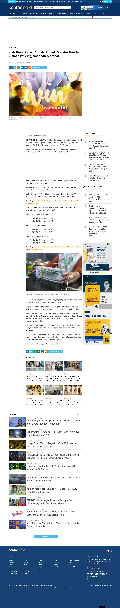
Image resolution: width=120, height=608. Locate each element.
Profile (15, 585)
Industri (43, 14)
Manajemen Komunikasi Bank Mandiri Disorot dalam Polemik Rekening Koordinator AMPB (99, 156)
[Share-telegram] (26, 67)
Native (70, 564)
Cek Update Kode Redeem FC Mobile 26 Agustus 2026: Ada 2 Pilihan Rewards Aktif (98, 209)
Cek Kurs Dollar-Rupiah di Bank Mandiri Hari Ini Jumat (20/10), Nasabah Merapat (72, 378)
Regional (25, 567)
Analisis (40, 560)
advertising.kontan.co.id (95, 579)
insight (15, 14)
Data (96, 14)
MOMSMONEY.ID (60, 1)
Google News (56, 344)
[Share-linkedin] (22, 67)
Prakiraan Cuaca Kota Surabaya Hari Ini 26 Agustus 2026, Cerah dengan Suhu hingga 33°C (98, 231)
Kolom (40, 564)
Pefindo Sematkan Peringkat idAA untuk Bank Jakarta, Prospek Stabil (98, 167)
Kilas (69, 562)
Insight (40, 567)
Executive (41, 562)
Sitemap (10, 585)
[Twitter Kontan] (108, 550)
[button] (69, 7)
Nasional (51, 14)
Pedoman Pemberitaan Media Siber (35, 585)
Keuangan (33, 14)
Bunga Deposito (57, 567)
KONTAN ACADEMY (27, 1)
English (25, 560)
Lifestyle (89, 14)
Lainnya (108, 14)
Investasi (24, 14)
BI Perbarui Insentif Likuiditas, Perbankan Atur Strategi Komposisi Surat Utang (99, 144)
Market (55, 560)
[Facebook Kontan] (106, 550)
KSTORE (18, 1)
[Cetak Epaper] (95, 10)
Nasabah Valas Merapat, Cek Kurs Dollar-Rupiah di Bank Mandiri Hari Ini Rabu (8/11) (53, 403)
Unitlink (55, 564)
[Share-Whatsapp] (18, 67)
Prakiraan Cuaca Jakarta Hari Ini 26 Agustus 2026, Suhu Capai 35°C (99, 219)
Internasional (62, 14)
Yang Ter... (26, 569)
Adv (28, 463)
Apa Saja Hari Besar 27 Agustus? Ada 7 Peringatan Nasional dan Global (99, 198)
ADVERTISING (78, 1)
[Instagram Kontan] (111, 550)
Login (101, 1)
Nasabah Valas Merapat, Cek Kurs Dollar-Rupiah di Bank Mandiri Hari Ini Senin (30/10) (35, 403)
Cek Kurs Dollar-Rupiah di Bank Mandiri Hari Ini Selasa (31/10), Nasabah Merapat (34, 378)
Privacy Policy (49, 585)
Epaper (11, 1)
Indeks (79, 415)
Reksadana (56, 562)
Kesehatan (26, 571)
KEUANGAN (13, 47)
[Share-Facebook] (11, 67)
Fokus (25, 564)
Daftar (108, 1)
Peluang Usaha (12, 571)
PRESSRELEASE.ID (38, 1)
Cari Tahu (25, 573)
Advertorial (71, 567)
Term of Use (22, 585)
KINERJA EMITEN (49, 1)
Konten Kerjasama (73, 560)
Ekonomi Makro (57, 569)
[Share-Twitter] (14, 67)
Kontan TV (41, 569)
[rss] (29, 67)
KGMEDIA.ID (69, 1)
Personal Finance (76, 14)
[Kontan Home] (10, 14)
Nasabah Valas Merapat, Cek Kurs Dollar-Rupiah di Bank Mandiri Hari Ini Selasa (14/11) (53, 378)
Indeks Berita (46, 536)
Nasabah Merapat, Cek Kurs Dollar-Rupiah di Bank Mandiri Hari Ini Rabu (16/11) (73, 403)
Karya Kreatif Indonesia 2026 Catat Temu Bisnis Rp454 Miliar (98, 178)
